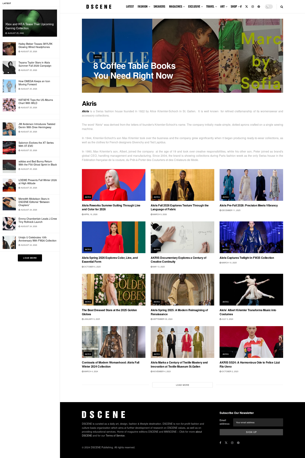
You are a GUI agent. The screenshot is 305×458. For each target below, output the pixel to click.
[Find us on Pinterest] (259, 6)
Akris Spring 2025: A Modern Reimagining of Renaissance (179, 312)
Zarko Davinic (104, 84)
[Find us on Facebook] (241, 6)
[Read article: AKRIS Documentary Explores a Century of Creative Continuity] (182, 237)
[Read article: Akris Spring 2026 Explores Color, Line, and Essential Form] (113, 237)
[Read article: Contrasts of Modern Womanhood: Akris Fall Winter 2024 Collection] (113, 342)
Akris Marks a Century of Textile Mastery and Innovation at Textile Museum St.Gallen (179, 364)
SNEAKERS (159, 6)
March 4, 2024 (90, 371)
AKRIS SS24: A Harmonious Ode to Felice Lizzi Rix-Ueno (250, 364)
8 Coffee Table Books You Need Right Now (134, 70)
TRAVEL (210, 6)
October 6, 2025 (92, 266)
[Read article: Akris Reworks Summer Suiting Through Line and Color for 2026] (113, 185)
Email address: (225, 421)
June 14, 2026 (122, 84)
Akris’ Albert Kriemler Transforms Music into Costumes (248, 312)
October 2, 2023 (229, 371)
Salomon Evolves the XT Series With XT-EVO (36, 144)
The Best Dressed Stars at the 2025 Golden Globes (109, 312)
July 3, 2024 (227, 318)
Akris (98, 56)
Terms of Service (115, 435)
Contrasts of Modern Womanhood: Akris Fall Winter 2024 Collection (110, 364)
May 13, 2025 (158, 266)
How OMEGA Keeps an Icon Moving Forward (34, 82)
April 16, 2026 (90, 214)
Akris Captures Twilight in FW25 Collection (247, 258)
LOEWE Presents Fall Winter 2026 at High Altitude (38, 181)
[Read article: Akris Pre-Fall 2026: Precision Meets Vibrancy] (251, 185)
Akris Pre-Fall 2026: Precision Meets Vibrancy (249, 205)
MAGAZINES (175, 6)
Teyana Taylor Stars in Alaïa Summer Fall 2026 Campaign (35, 64)
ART (222, 6)
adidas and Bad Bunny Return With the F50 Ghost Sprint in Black (38, 163)
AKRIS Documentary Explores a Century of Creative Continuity (178, 260)
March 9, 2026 (159, 214)
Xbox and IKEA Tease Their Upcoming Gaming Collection (29, 26)
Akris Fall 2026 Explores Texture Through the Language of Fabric (180, 207)
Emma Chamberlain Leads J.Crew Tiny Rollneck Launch (38, 220)
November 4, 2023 (161, 371)
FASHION (143, 6)
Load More (30, 258)
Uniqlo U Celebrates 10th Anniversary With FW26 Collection (37, 239)
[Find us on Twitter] (246, 6)
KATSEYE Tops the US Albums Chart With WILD (36, 101)
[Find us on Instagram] (253, 6)
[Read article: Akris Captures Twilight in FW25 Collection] (251, 237)
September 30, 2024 (162, 318)
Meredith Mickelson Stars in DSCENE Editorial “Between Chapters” (34, 202)
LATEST (130, 6)
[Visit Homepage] (99, 6)
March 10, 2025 (229, 262)
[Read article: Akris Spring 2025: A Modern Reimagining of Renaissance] (182, 290)
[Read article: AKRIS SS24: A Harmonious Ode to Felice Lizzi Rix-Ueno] (251, 342)
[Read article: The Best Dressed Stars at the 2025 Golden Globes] (113, 290)
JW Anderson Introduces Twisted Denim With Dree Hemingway (37, 125)
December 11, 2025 (230, 210)
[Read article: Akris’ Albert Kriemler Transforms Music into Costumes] (251, 290)
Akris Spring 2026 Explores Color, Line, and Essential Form (110, 260)
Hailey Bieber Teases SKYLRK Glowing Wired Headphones (35, 45)
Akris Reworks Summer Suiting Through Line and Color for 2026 (111, 207)
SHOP (234, 6)
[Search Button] (281, 6)
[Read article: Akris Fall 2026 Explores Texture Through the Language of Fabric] (182, 185)
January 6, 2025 (91, 318)
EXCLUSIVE (194, 6)
